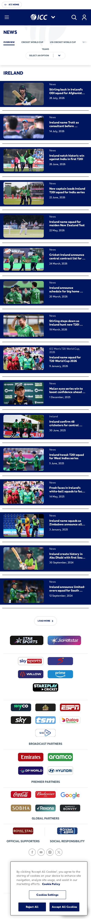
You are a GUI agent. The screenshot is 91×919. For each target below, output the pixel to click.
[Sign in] (84, 17)
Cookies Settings (47, 894)
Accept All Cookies (64, 906)
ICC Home (14, 4)
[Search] (74, 17)
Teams (45, 49)
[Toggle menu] (6, 17)
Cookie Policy (51, 884)
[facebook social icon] (32, 852)
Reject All (32, 906)
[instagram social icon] (50, 852)
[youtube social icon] (41, 852)
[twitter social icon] (58, 852)
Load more (44, 620)
